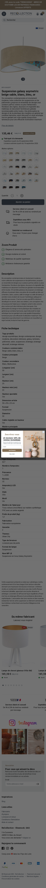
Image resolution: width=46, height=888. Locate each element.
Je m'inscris (12, 450)
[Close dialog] (43, 432)
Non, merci (12, 454)
